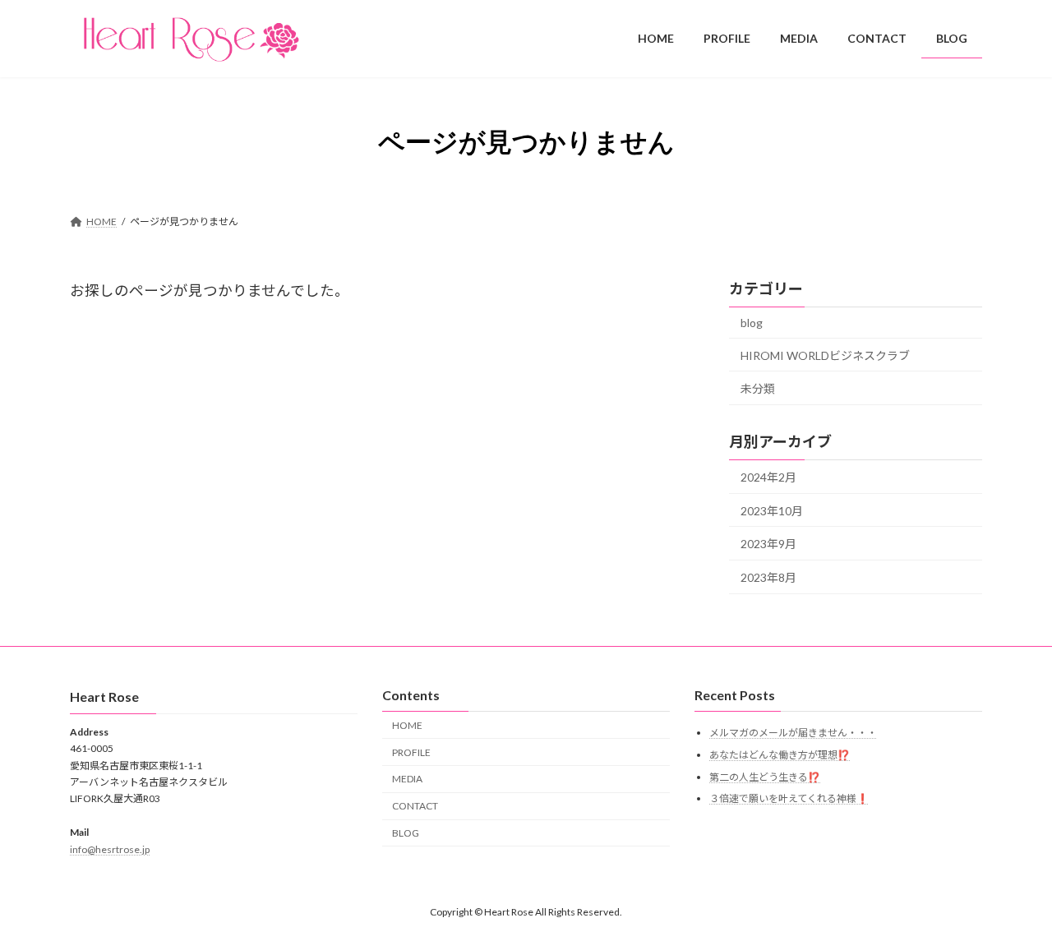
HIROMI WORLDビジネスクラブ (825, 355)
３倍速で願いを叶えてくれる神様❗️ (789, 798)
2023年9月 (768, 544)
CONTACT (415, 806)
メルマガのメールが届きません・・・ (793, 733)
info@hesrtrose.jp (110, 849)
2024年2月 (768, 477)
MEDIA (407, 779)
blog (752, 323)
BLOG (405, 833)
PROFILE (411, 752)
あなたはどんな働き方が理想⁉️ (779, 755)
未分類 (758, 388)
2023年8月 (768, 577)
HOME (407, 725)
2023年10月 (772, 510)
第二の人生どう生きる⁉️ (764, 777)
